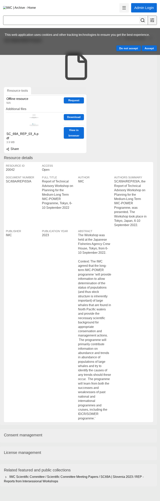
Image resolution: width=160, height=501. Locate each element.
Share (14, 149)
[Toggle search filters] (152, 20)
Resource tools (17, 90)
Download (74, 117)
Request (73, 100)
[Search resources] (142, 20)
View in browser (73, 133)
